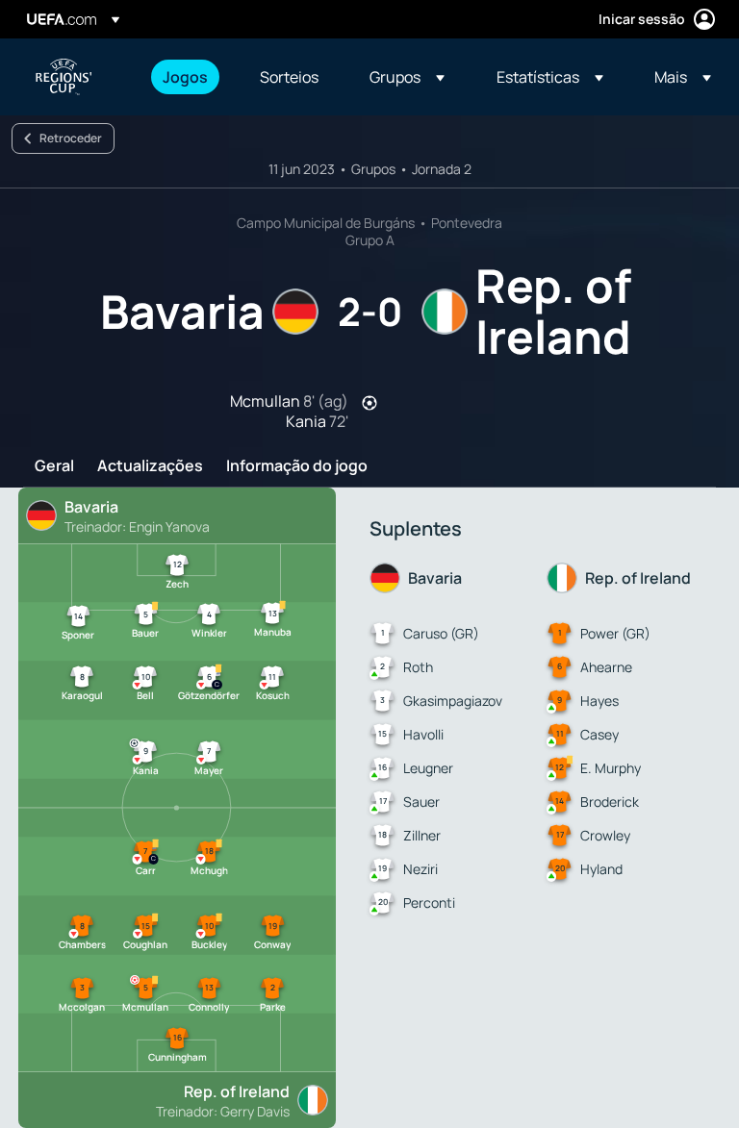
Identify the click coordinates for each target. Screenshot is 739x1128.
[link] (185, 77)
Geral (54, 466)
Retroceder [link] (70, 138)
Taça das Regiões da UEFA (63, 77)
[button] (407, 77)
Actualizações (150, 466)
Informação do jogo (297, 466)
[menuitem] (187, 77)
